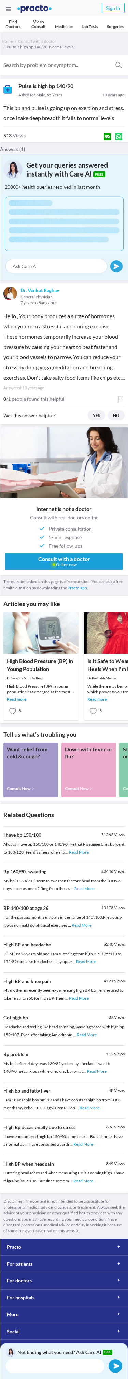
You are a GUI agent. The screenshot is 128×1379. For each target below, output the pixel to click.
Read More (79, 852)
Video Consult (38, 24)
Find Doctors (12, 24)
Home (7, 41)
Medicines (64, 26)
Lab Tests (90, 26)
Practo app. (78, 587)
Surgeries (115, 26)
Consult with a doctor (37, 41)
